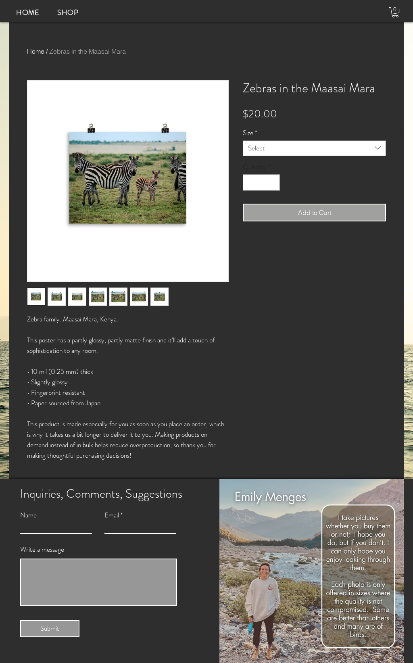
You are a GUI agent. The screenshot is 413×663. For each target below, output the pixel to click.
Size (250, 133)
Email (111, 515)
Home (35, 51)
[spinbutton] (261, 183)
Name (28, 515)
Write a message (42, 549)
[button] (395, 12)
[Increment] (273, 183)
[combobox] (314, 148)
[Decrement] (250, 183)
